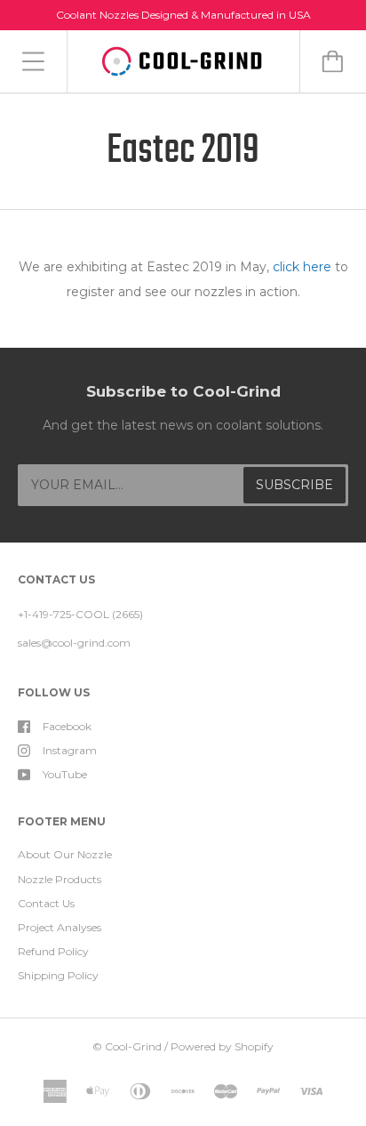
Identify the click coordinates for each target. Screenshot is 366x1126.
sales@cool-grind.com (74, 642)
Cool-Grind (133, 1046)
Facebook (67, 726)
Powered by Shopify (222, 1046)
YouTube (65, 774)
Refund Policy (53, 951)
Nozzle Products (59, 879)
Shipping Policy (58, 975)
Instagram (70, 750)
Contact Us (46, 903)
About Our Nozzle (65, 854)
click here (302, 267)
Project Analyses (59, 927)
